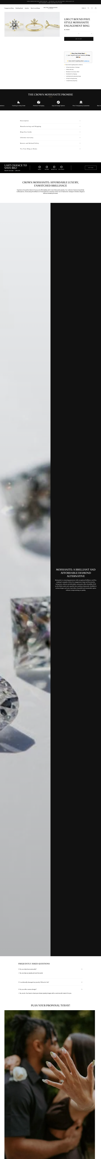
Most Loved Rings (35, 8)
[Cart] (96, 8)
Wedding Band (19, 8)
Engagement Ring (9, 8)
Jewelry (27, 8)
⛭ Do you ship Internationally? (27, 969)
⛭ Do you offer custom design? (27, 989)
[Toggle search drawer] (88, 8)
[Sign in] (92, 8)
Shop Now (90, 167)
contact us (86, 61)
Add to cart (78, 39)
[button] (78, 44)
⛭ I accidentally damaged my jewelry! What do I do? (33, 982)
